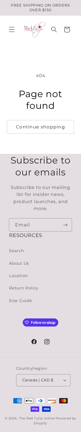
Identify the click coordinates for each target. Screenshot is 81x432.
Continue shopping (40, 127)
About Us (19, 263)
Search (16, 250)
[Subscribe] (65, 225)
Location (18, 275)
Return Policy (23, 288)
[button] (11, 29)
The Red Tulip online (37, 418)
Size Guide (20, 300)
